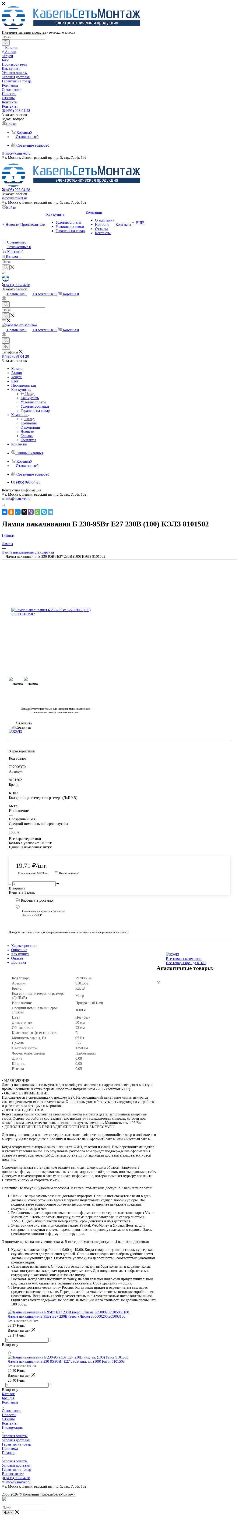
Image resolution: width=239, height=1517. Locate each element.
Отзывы (8, 1419)
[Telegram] (50, 512)
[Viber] (31, 512)
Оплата (17, 958)
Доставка (18, 962)
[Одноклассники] (11, 512)
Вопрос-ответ (13, 1474)
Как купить (30, 398)
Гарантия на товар (16, 1444)
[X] (24, 512)
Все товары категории (183, 959)
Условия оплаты (15, 1436)
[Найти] (6, 42)
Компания (29, 423)
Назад (30, 394)
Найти (8, 1512)
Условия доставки (16, 1440)
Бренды (8, 1398)
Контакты (10, 1423)
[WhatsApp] (37, 512)
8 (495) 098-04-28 (16, 111)
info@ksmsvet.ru (18, 153)
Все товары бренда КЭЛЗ (186, 963)
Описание (19, 950)
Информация (12, 1427)
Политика (10, 1448)
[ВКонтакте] (4, 512)
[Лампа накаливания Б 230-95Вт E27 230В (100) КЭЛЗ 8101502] (55, 612)
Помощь (8, 1453)
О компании (11, 1411)
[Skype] (44, 512)
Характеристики (24, 946)
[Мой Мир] (18, 512)
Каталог (8, 1394)
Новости (9, 1415)
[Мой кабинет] (4, 299)
